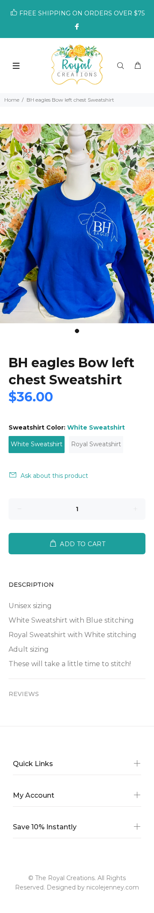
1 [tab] (77, 331)
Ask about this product (54, 476)
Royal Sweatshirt (96, 444)
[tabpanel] (77, 223)
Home (11, 100)
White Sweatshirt (36, 444)
